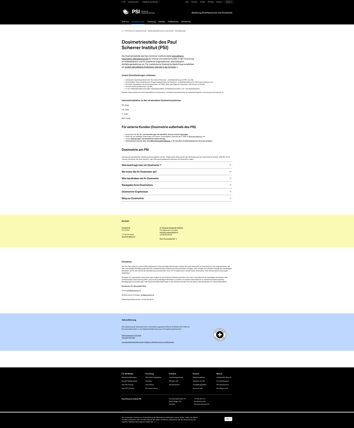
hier (154, 422)
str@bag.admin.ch (147, 295)
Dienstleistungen (180, 31)
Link (126, 105)
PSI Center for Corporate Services (135, 31)
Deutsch (219, 2)
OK (227, 419)
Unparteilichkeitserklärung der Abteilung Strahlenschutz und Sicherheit (148, 342)
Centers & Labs (133, 2)
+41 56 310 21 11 (199, 399)
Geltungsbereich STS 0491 (131, 335)
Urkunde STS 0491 (128, 338)
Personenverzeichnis (201, 404)
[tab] (177, 165)
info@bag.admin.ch (133, 290)
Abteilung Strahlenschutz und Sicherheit (212, 12)
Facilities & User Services (150, 2)
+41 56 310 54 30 (166, 234)
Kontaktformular (200, 401)
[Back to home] (138, 11)
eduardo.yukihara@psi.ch (169, 232)
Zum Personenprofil (167, 239)
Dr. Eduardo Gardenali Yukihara (171, 228)
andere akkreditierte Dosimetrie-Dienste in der (150, 67)
